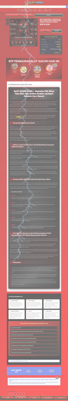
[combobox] (33, 7)
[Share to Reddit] (21, 393)
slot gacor (22, 108)
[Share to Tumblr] (23, 393)
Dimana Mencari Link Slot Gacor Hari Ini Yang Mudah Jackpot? (23, 338)
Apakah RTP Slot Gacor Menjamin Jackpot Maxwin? (21, 352)
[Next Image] (36, 32)
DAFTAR (49, 15)
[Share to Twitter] (9, 393)
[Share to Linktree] (15, 393)
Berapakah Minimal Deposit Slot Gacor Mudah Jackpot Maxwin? (24, 342)
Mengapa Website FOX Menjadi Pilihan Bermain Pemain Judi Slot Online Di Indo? (27, 331)
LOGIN (19, 15)
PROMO (8, 397)
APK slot (11, 103)
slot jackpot (27, 173)
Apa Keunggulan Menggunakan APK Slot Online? (21, 349)
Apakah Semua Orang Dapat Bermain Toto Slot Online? (22, 334)
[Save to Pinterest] (18, 393)
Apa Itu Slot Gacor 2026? (16, 327)
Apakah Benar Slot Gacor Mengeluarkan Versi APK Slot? (22, 345)
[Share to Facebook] (12, 393)
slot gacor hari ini (17, 126)
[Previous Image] (10, 32)
